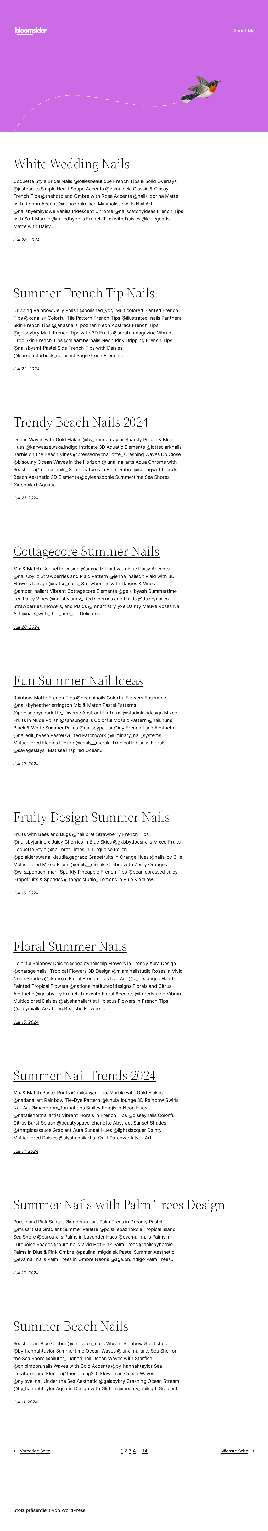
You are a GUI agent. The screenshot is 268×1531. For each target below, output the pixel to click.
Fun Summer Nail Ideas (78, 680)
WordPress (73, 1510)
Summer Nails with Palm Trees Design (119, 1204)
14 (145, 1451)
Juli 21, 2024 (25, 497)
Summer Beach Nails (71, 1326)
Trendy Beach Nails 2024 (80, 422)
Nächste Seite (238, 1451)
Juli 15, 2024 (26, 1022)
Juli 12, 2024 (26, 1272)
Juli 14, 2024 (25, 1151)
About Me (244, 30)
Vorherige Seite (31, 1451)
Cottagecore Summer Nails (86, 551)
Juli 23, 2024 (26, 239)
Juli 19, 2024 (26, 763)
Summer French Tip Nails (84, 293)
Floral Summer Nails (70, 946)
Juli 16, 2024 (25, 892)
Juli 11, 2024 (25, 1401)
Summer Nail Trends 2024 (84, 1075)
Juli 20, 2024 (26, 627)
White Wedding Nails (71, 163)
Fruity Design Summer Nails (91, 817)
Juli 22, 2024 (26, 368)
